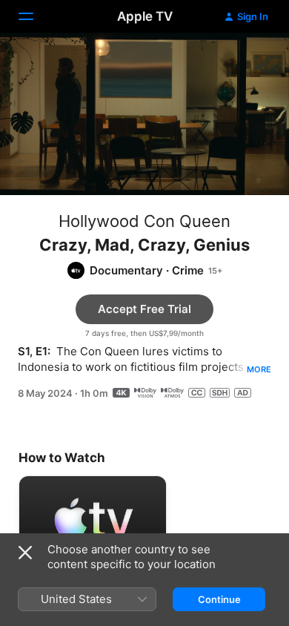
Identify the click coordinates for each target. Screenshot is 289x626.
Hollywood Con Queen (144, 221)
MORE (259, 369)
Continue (219, 599)
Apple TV (145, 16)
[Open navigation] (35, 16)
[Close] (25, 552)
